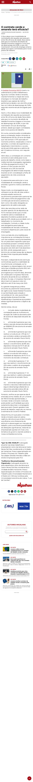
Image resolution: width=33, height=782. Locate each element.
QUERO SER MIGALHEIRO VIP (16, 535)
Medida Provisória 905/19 (12, 90)
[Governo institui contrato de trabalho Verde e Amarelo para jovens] (6, 582)
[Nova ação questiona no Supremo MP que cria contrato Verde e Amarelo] (6, 560)
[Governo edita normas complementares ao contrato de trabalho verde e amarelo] (6, 550)
